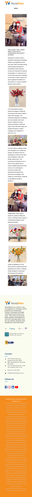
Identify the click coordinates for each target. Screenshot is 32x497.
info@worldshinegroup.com (15, 373)
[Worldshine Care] (16, 3)
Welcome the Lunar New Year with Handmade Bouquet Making (16, 52)
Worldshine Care (16, 401)
